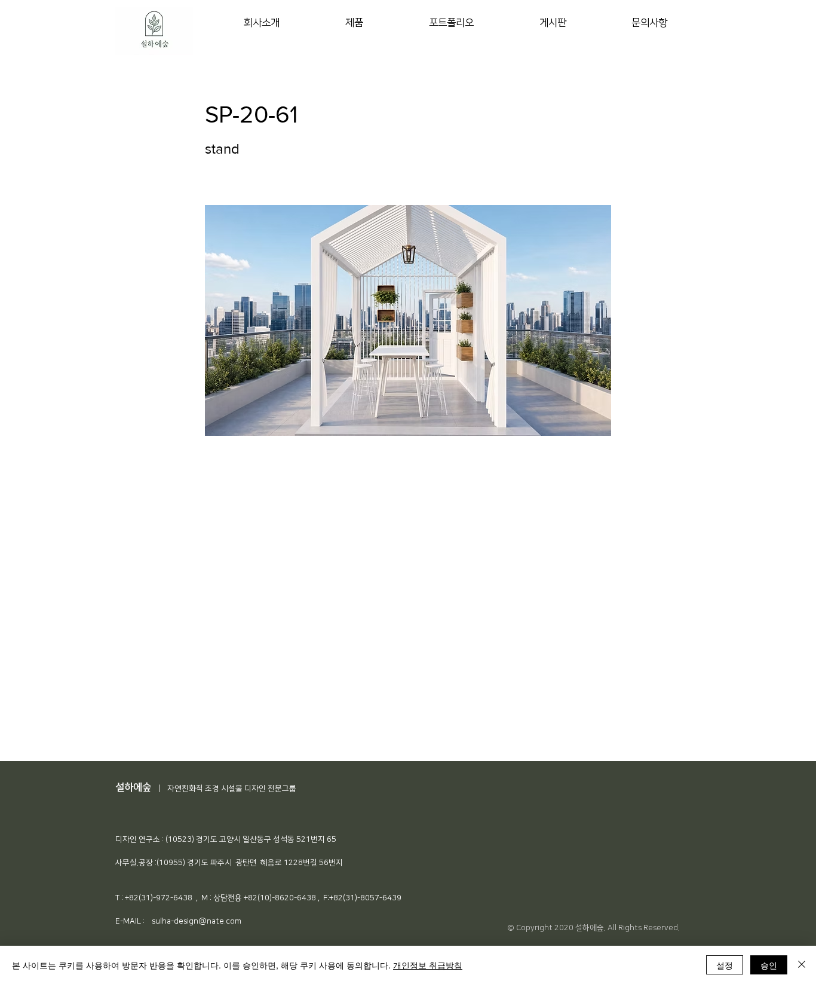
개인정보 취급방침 (427, 965)
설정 (724, 965)
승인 (768, 965)
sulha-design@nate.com (196, 921)
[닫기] (801, 964)
